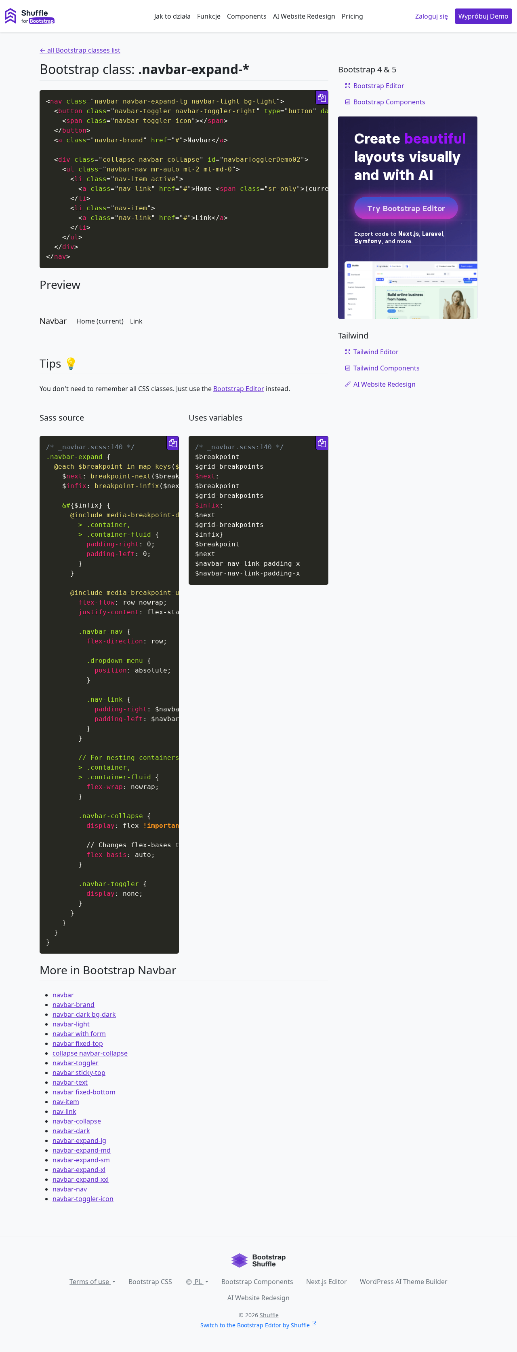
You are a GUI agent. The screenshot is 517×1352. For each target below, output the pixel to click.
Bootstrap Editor (238, 388)
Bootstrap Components (389, 101)
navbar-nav (70, 1189)
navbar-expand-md (82, 1150)
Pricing (352, 16)
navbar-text (70, 1082)
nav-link (64, 1111)
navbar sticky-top (79, 1072)
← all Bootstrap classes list (80, 50)
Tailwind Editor (376, 351)
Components (247, 16)
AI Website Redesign (304, 16)
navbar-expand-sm (81, 1159)
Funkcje (209, 16)
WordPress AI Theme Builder (404, 1281)
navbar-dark (71, 1130)
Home (100, 321)
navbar (63, 994)
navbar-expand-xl (79, 1169)
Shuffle (269, 1315)
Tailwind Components (386, 368)
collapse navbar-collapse (90, 1053)
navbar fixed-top (78, 1043)
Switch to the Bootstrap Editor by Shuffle (255, 1325)
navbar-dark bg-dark (84, 1014)
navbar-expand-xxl (81, 1179)
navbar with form (79, 1033)
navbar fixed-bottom (84, 1092)
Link (136, 321)
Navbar (53, 320)
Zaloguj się (431, 16)
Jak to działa (172, 16)
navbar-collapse (77, 1121)
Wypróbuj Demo (483, 16)
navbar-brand (74, 1004)
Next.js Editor (326, 1281)
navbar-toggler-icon (83, 1198)
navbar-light (71, 1024)
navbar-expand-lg (79, 1140)
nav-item (66, 1101)
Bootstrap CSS (150, 1281)
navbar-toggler (76, 1062)
